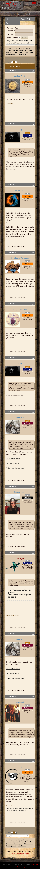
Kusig (20, 130)
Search (8, 23)
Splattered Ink (34, 864)
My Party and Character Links (15, 468)
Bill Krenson (20, 191)
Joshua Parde (20, 76)
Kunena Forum (24, 853)
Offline (27, 79)
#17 (33, 304)
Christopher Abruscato (20, 258)
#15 (33, 185)
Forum (11, 48)
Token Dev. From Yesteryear (19, 51)
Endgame (20, 417)
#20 (33, 486)
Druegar (20, 558)
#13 (33, 70)
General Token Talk (20, 50)
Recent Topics (26, 19)
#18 (33, 358)
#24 (33, 761)
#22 (33, 634)
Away (27, 133)
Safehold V (22, 54)
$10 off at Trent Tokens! (13, 459)
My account (19, 14)
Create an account (22, 43)
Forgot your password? (15, 40)
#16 (33, 252)
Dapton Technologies (20, 867)
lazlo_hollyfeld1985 (20, 309)
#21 (33, 553)
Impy (20, 766)
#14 (33, 124)
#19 (33, 412)
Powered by (15, 853)
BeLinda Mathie (20, 492)
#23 (33, 696)
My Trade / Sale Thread (13, 463)
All (7, 19)
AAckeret (20, 702)
